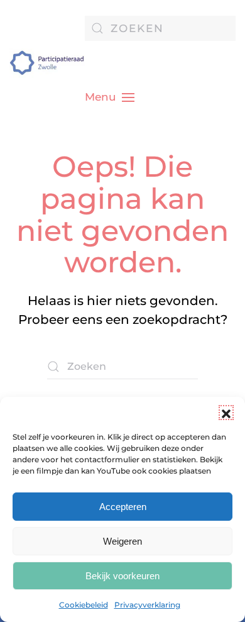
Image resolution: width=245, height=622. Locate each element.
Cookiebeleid (83, 604)
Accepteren (122, 506)
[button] (226, 412)
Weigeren (122, 541)
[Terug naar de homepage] (47, 63)
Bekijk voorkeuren (122, 575)
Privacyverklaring (147, 604)
